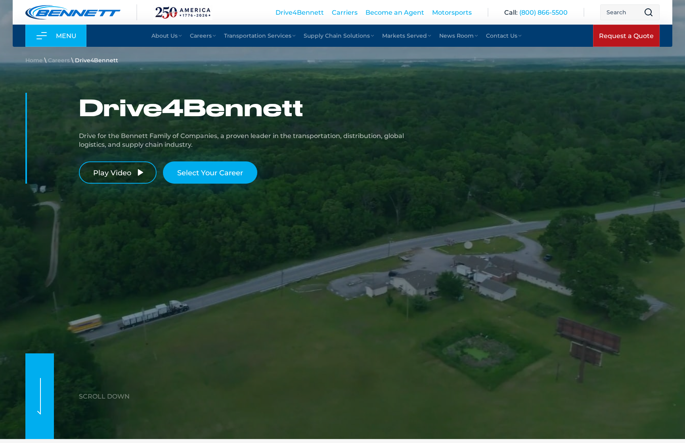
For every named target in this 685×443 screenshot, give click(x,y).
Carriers (345, 12)
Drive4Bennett (300, 12)
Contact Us (501, 35)
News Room (456, 35)
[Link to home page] (73, 12)
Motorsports (452, 12)
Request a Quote (626, 35)
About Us (164, 35)
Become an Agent (394, 12)
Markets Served (404, 35)
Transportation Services (257, 35)
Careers (201, 35)
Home (34, 60)
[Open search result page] (648, 12)
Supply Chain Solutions (337, 35)
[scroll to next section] (39, 396)
